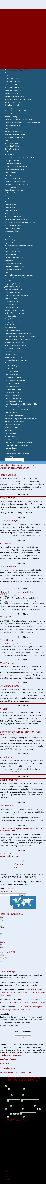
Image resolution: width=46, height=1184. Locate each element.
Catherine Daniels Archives (14, 257)
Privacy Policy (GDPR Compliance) (16, 445)
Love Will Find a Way (12, 392)
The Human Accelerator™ (13, 354)
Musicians (23, 50)
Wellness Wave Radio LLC (13, 290)
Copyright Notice (11, 439)
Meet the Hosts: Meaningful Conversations (20, 222)
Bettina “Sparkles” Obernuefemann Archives (20, 407)
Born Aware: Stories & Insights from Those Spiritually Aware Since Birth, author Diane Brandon (22, 992)
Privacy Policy (5, 1063)
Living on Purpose (11, 187)
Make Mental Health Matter (14, 216)
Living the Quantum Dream (14, 322)
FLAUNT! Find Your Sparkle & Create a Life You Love (22, 122)
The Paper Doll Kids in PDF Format (16, 184)
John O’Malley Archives (12, 287)
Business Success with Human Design (18, 99)
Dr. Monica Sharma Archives (14, 342)
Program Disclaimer (8, 1068)
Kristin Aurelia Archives (13, 269)
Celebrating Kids (10, 172)
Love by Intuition (11, 199)
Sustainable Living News (13, 424)
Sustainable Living (11, 351)
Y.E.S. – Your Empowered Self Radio (17, 295)
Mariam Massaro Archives (14, 137)
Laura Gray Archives (12, 395)
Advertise (23, 14)
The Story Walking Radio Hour (15, 366)
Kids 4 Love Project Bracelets (15, 181)
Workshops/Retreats (23, 61)
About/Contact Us (23, 11)
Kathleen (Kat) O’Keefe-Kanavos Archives (19, 120)
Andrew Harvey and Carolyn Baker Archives (20, 336)
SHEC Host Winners (11, 372)
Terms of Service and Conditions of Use (15, 1072)
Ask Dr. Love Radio (11, 84)
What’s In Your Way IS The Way (15, 345)
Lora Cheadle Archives (12, 125)
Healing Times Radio (12, 149)
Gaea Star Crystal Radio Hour (15, 134)
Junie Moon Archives (12, 231)
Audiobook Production (23, 25)
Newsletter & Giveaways (23, 19)
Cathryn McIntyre (9, 520)
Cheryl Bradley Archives (13, 164)
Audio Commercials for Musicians (23, 59)
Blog (23, 39)
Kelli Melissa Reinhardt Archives (16, 219)
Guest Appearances (11, 213)
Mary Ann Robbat (9, 663)
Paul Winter (6, 543)
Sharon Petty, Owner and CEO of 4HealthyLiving (17, 593)
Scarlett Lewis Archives (12, 281)
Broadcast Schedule (11, 427)
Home (7, 73)
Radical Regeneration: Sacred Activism (18, 333)
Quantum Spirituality (12, 248)
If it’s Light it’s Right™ (12, 161)
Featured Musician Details (23, 56)
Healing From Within (12, 143)
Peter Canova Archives (12, 251)
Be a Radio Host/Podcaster (14, 416)
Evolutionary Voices (11, 301)
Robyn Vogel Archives (12, 108)
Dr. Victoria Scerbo (9, 685)
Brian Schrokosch (9, 779)
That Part (8, 272)
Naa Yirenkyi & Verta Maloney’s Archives (19, 275)
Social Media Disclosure (13, 451)
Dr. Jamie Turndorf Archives (14, 87)
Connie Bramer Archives (13, 389)
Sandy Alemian (8, 566)
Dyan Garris (6, 640)
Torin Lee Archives (11, 298)
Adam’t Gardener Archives (14, 357)
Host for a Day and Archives (14, 421)
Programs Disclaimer (12, 448)
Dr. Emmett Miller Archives (14, 152)
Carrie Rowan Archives (12, 196)
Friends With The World (13, 128)
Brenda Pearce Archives (13, 377)
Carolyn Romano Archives (14, 190)
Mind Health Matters (12, 237)
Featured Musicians (23, 53)
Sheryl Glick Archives (12, 146)
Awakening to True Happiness (15, 310)
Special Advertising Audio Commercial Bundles (23, 16)
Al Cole (3, 708)
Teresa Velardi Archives (13, 114)
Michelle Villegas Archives (13, 131)
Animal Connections (12, 79)
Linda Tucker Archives (12, 331)
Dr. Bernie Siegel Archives (13, 240)
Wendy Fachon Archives (13, 369)
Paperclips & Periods (12, 243)
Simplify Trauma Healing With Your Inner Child (21, 404)
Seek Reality (9, 260)
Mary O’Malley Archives (13, 348)
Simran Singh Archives (12, 307)
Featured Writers (23, 30)
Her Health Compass (12, 155)
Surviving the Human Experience (16, 266)
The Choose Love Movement (15, 278)
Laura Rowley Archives (12, 81)
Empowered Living (11, 375)
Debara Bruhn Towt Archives (15, 363)
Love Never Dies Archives (13, 90)
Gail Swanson (7, 805)
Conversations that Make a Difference (18, 111)
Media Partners (23, 47)
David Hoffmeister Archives (14, 313)
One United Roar (10, 328)
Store (23, 64)
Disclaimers (9, 430)
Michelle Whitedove (10, 617)
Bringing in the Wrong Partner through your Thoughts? (20, 732)
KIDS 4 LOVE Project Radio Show (16, 166)
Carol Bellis (6, 756)
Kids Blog (23, 42)
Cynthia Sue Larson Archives (14, 325)
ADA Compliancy (10, 433)
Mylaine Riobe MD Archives (14, 96)
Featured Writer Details (23, 33)
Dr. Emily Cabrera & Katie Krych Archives (19, 246)
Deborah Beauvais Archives (14, 202)
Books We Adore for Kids (23, 36)
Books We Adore (23, 22)
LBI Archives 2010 (11, 205)
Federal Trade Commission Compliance (18, 442)
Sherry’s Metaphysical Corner (15, 398)
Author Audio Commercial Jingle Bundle (23, 28)
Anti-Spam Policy (10, 436)
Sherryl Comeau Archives (13, 401)
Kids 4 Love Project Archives (14, 169)
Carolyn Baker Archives (13, 319)
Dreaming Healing (11, 117)
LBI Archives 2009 (11, 207)
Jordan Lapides (8, 474)
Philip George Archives (12, 292)
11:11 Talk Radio (10, 304)
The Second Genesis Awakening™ (16, 360)
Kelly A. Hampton (9, 497)
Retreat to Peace (10, 254)
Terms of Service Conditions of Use (17, 454)
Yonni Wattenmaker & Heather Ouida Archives (21, 158)
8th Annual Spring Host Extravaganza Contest (21, 419)
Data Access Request (8, 1059)
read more (23, 494)
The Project (9, 175)
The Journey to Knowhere (13, 284)
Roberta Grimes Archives (13, 263)
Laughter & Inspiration (12, 386)
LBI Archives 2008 (11, 210)
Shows (7, 76)
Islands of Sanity (10, 316)
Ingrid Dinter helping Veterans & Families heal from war (22, 829)
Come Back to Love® (12, 105)
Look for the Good (11, 193)
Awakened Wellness (11, 93)
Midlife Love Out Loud (12, 228)
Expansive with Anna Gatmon (15, 380)
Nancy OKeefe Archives (13, 102)
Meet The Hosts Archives (13, 225)
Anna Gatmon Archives (13, 383)
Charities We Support (23, 44)
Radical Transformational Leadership (17, 339)
